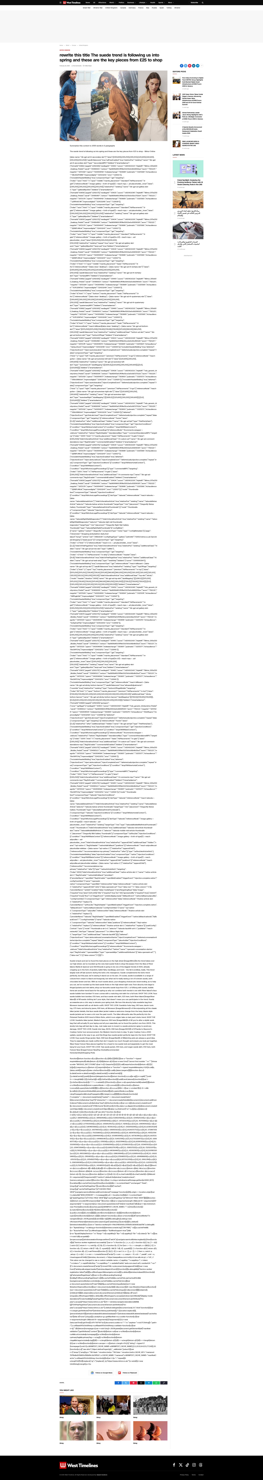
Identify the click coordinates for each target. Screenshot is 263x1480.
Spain (162, 8)
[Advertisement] (131, 26)
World (111, 3)
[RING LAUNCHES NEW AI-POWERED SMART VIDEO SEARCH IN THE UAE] (176, 143)
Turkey (169, 8)
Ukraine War (98, 8)
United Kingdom (111, 8)
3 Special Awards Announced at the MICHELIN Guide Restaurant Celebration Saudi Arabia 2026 (192, 130)
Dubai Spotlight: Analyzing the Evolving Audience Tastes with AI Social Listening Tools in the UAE (190, 182)
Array (62, 1417)
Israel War (87, 8)
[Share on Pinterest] (189, 65)
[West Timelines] (71, 2)
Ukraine (177, 8)
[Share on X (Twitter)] (185, 65)
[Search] (202, 2)
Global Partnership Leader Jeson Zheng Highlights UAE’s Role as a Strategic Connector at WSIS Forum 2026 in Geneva (192, 116)
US (94, 3)
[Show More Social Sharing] (201, 65)
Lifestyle (142, 3)
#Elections (102, 3)
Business (130, 3)
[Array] (77, 1405)
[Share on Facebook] (181, 65)
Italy (147, 8)
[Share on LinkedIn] (193, 65)
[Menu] (60, 2)
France (140, 8)
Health (152, 3)
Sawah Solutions (102, 1475)
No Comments (77, 66)
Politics (121, 3)
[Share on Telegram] (197, 65)
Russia (154, 8)
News (88, 3)
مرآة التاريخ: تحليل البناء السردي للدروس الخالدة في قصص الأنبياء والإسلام (188, 213)
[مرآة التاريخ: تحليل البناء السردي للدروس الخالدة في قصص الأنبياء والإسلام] (188, 199)
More (170, 3)
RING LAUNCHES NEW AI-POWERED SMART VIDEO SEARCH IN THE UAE (190, 143)
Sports (160, 3)
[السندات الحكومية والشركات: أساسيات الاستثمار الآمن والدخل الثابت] (188, 230)
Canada (123, 8)
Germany (132, 8)
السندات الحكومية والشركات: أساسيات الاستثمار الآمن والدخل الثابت (188, 244)
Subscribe (194, 3)
